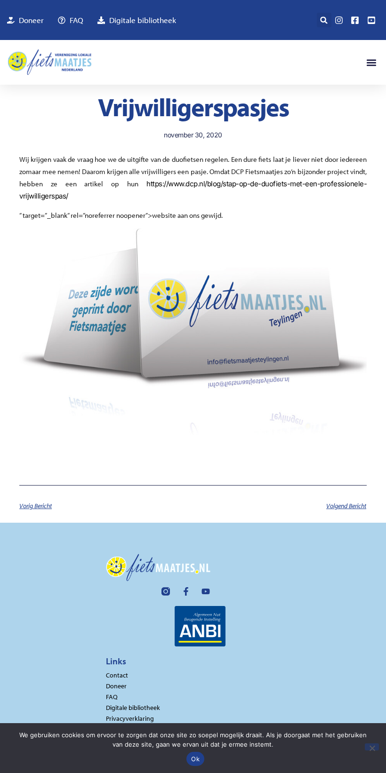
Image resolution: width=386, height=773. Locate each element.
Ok (195, 759)
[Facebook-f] (186, 591)
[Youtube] (205, 591)
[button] (324, 20)
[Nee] (372, 746)
